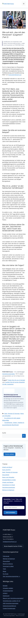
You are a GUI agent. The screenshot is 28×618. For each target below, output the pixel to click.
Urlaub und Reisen (7, 482)
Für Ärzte (5, 574)
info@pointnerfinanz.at (10, 541)
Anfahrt (5, 593)
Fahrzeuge (6, 556)
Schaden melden (8, 588)
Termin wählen (9, 454)
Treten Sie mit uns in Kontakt (16, 380)
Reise (4, 571)
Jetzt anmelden (10, 512)
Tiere (4, 569)
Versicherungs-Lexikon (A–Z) (11, 601)
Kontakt (5, 585)
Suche (4, 433)
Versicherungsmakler (8, 374)
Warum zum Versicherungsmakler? (13, 598)
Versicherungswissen (8, 487)
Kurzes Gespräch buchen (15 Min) (13, 546)
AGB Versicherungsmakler (10, 603)
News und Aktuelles (8, 477)
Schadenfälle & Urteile (9, 480)
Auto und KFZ (6, 470)
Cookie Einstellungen (9, 608)
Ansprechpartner (8, 590)
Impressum (6, 596)
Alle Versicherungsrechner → (11, 576)
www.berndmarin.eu (15, 75)
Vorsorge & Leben (8, 566)
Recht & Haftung (8, 564)
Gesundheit (5, 475)
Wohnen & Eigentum (8, 490)
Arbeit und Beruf (7, 467)
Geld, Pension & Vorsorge (12, 413)
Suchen (24, 436)
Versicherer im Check (8, 485)
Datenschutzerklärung (9, 606)
